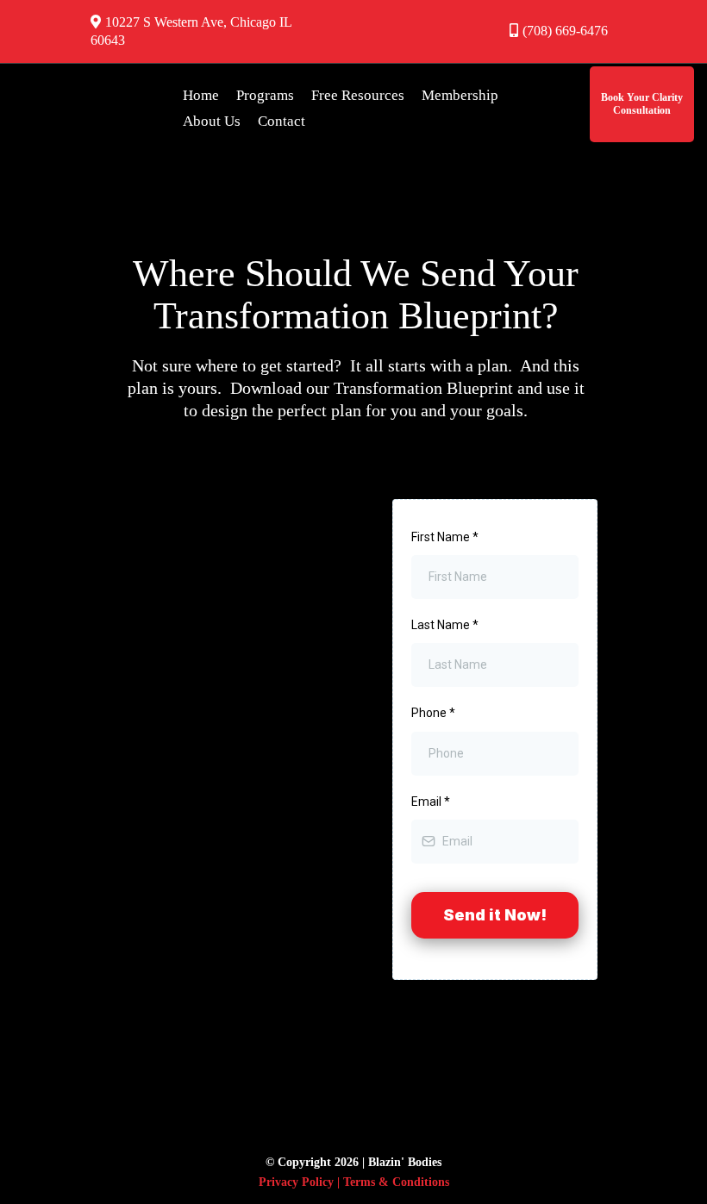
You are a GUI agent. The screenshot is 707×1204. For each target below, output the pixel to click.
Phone (433, 713)
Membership (460, 95)
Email (430, 801)
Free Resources (357, 95)
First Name (445, 537)
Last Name (445, 625)
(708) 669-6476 (565, 30)
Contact (281, 121)
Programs (265, 95)
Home (201, 95)
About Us (212, 121)
